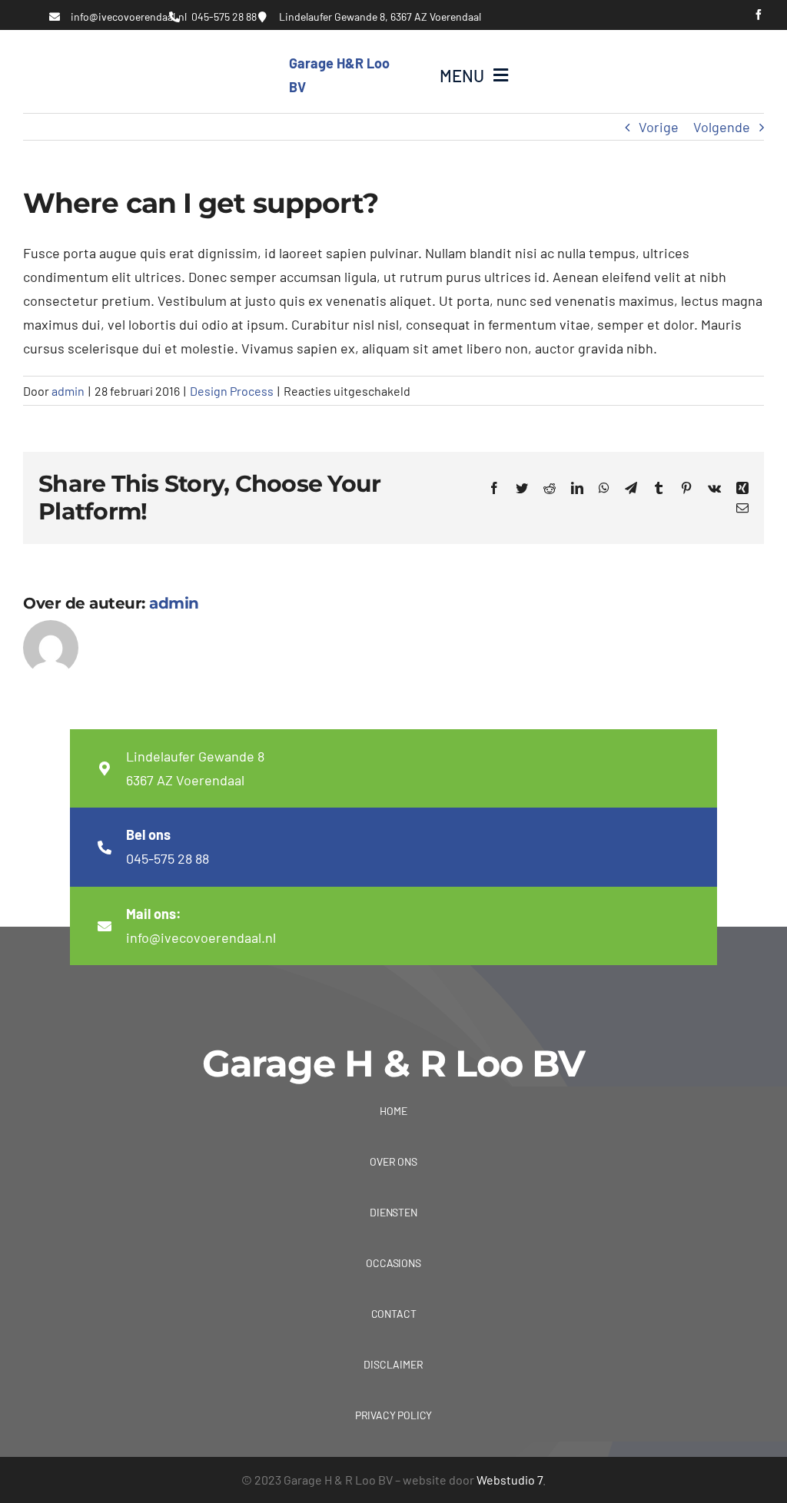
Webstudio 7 (510, 1479)
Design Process (232, 390)
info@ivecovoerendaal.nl (129, 16)
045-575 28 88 (224, 16)
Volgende (721, 126)
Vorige (659, 126)
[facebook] (758, 14)
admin (68, 390)
